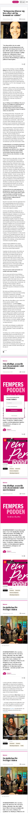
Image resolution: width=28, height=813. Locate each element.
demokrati (12, 743)
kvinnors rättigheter (14, 470)
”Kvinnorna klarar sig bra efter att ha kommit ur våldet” (14, 13)
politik (22, 745)
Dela (22, 64)
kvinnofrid (17, 468)
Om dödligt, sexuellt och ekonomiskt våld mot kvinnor (13, 366)
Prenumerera (15, 1)
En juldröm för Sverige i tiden (10, 608)
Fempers (9, 429)
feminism (12, 468)
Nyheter (5, 361)
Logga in (23, 1)
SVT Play (12, 708)
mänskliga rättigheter (14, 473)
